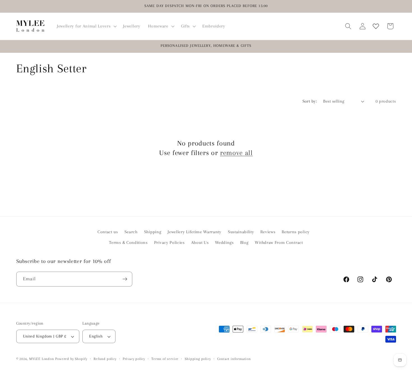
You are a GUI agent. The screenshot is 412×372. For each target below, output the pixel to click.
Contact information (234, 359)
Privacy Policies (169, 242)
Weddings (224, 242)
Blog (244, 242)
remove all (236, 153)
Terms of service (165, 359)
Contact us (108, 231)
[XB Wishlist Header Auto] (376, 26)
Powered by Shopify (71, 359)
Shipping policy (198, 359)
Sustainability (241, 231)
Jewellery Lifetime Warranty (194, 231)
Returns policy (296, 231)
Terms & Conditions (128, 242)
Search (131, 231)
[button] (86, 26)
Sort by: (309, 101)
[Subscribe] (125, 279)
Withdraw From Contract (279, 242)
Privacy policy (134, 359)
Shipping (152, 231)
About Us (200, 242)
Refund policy (105, 359)
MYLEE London (41, 359)
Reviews (267, 231)
